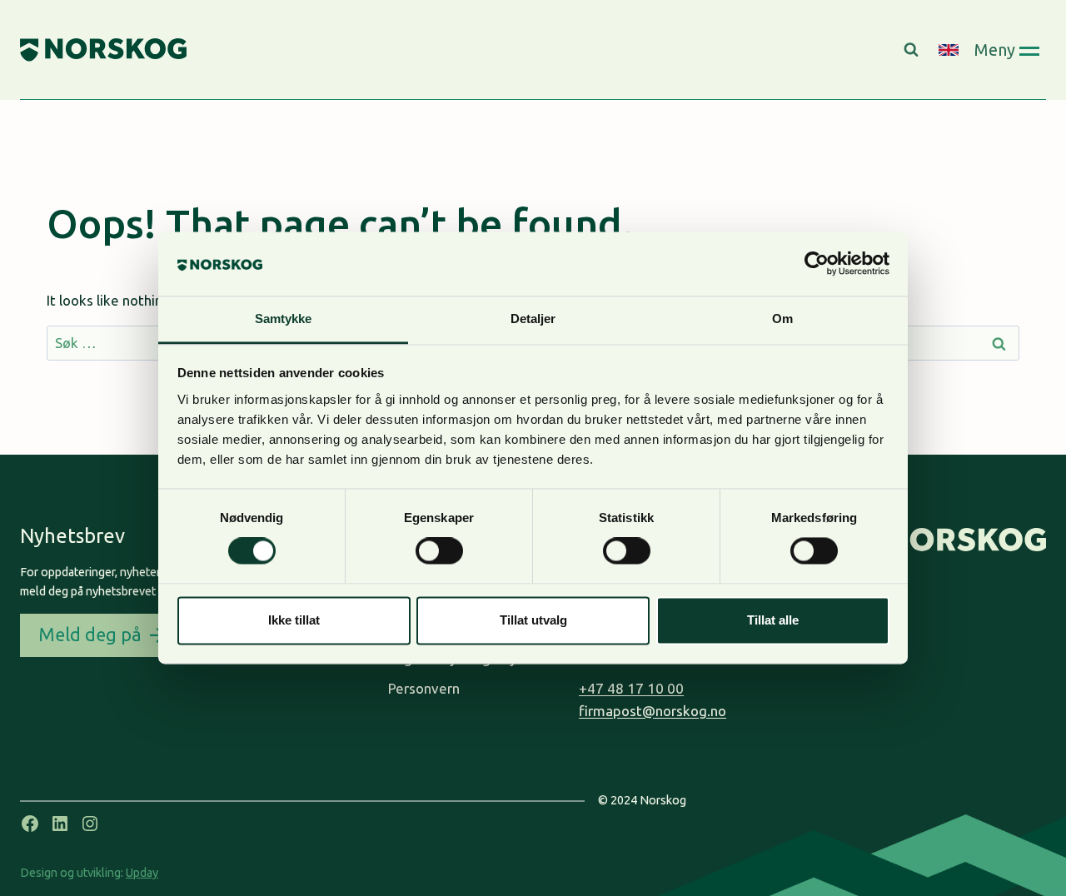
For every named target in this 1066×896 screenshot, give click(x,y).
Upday (142, 872)
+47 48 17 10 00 (631, 688)
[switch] (439, 551)
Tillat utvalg (533, 620)
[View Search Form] (913, 50)
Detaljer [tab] (533, 318)
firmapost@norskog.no (652, 711)
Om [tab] (782, 318)
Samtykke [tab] (283, 318)
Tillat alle (773, 620)
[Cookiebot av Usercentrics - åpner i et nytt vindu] (816, 263)
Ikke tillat (294, 620)
